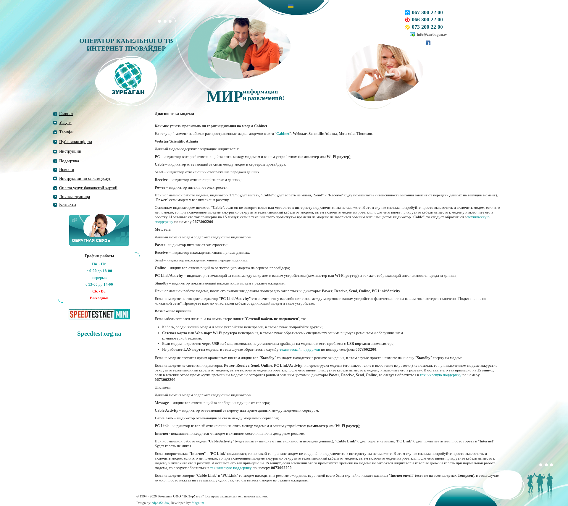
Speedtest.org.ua (99, 333)
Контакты (67, 204)
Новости (66, 169)
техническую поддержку (441, 375)
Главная (66, 113)
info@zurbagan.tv (432, 35)
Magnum (198, 503)
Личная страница (74, 197)
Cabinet (282, 133)
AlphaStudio (160, 503)
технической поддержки (300, 349)
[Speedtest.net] (99, 314)
